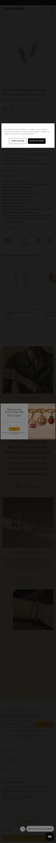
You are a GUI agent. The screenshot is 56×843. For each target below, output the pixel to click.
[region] (28, 135)
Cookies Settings (17, 141)
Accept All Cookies (36, 141)
